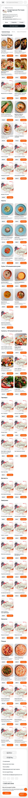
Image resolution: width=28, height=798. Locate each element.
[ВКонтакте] (4, 778)
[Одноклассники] (12, 778)
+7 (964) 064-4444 (8, 783)
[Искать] (21, 2)
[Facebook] (8, 778)
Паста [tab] (13, 31)
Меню (6, 22)
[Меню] (3, 2)
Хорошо (7, 793)
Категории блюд (8, 772)
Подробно (14, 22)
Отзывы (21, 22)
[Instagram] (16, 778)
